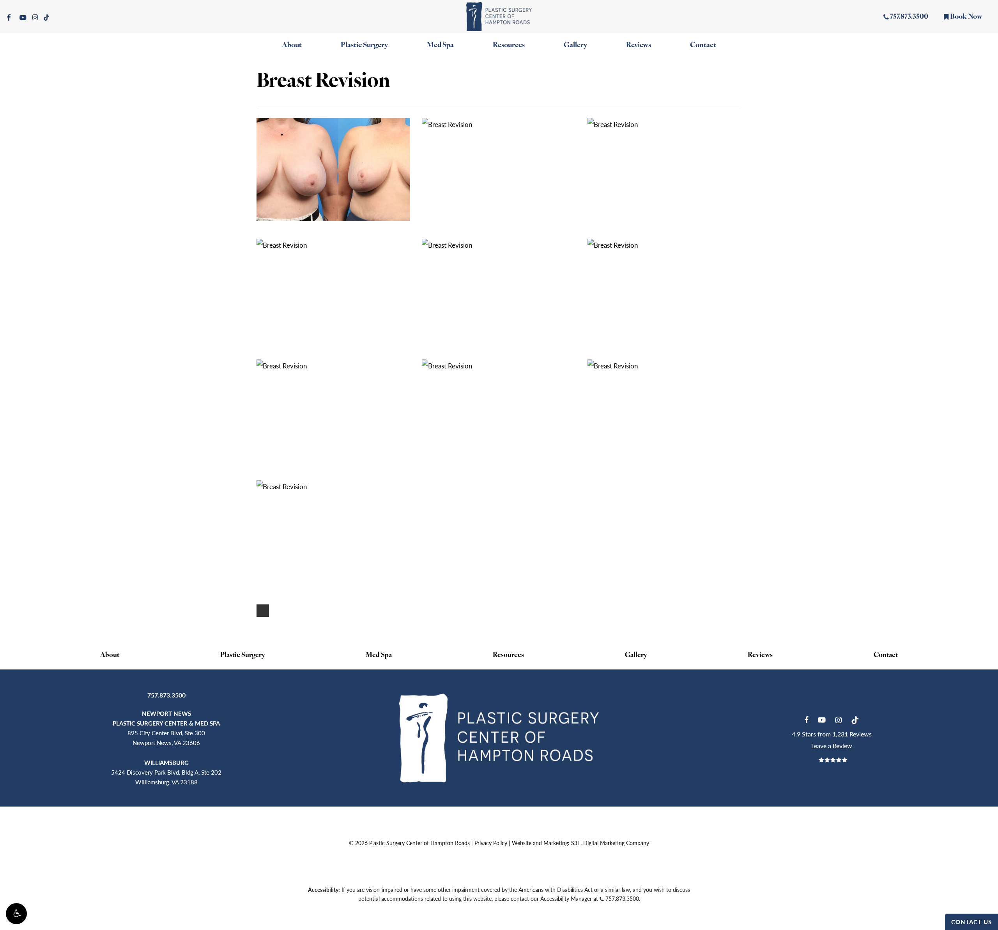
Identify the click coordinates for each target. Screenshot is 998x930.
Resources (508, 655)
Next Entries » (263, 610)
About (109, 655)
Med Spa (379, 655)
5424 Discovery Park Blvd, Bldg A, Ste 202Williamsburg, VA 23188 (166, 772)
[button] (16, 913)
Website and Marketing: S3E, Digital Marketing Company (580, 843)
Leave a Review (831, 745)
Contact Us (971, 922)
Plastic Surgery (242, 655)
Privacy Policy (490, 843)
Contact (886, 655)
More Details (335, 163)
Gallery (636, 655)
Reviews (760, 655)
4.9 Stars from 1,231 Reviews (832, 733)
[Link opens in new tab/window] (806, 718)
